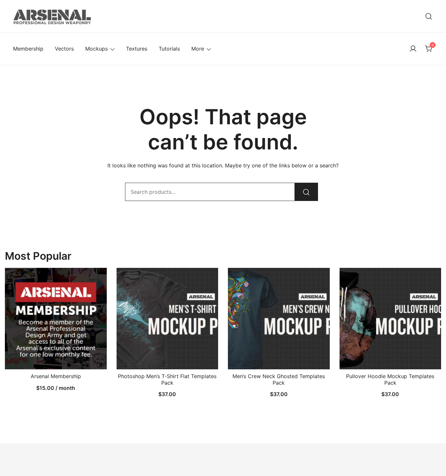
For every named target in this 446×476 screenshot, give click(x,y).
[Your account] (413, 49)
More (197, 48)
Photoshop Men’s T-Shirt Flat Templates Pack (167, 379)
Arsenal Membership (56, 376)
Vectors (64, 48)
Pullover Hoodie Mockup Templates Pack (390, 379)
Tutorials (169, 48)
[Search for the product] (306, 192)
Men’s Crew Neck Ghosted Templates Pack (278, 379)
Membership (28, 48)
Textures (136, 48)
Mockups (96, 48)
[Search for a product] (429, 16)
